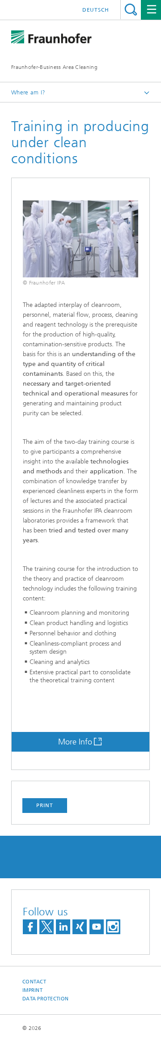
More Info (75, 742)
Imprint (32, 990)
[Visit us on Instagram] (113, 926)
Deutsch (95, 10)
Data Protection (45, 999)
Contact (34, 982)
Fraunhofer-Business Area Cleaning (54, 67)
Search (131, 9)
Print (44, 805)
